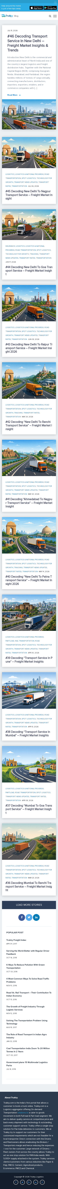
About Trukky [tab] (11, 1097)
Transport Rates (27, 258)
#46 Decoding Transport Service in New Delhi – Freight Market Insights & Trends (27, 43)
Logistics (10, 174)
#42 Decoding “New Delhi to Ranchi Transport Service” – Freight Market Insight (29, 425)
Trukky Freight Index (16, 940)
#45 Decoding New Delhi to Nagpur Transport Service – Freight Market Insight (29, 195)
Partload (10, 641)
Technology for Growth (17, 254)
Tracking (34, 254)
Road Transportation (25, 250)
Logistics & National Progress (29, 174)
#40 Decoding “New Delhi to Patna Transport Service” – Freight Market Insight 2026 (29, 580)
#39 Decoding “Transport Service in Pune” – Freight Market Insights (29, 659)
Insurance (10, 246)
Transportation (19, 186)
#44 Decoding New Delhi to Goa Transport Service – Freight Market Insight (29, 270)
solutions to (23, 1112)
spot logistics (29, 178)
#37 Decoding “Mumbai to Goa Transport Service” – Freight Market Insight (29, 809)
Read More (12, 95)
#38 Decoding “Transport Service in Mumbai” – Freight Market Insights (28, 733)
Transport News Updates (26, 182)
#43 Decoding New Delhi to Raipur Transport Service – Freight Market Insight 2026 (29, 348)
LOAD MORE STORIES (29, 905)
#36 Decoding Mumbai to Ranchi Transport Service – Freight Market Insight (29, 886)
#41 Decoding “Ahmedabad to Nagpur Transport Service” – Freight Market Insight (29, 503)
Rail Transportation (24, 641)
